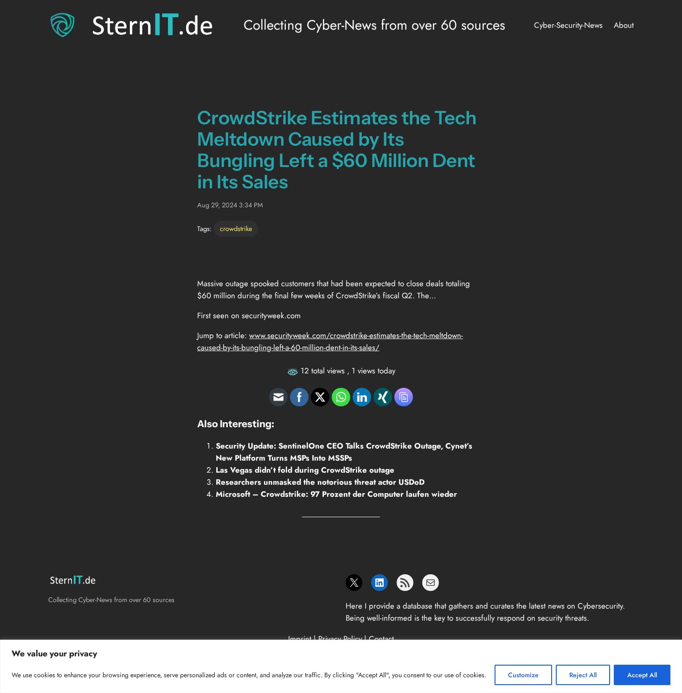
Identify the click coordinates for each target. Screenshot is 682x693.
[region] (341, 666)
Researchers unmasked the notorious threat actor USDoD (320, 482)
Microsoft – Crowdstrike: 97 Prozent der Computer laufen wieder (336, 494)
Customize (523, 675)
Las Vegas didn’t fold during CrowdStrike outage (305, 469)
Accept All (642, 675)
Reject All (583, 675)
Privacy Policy (340, 638)
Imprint (299, 638)
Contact (381, 638)
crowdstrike (236, 228)
